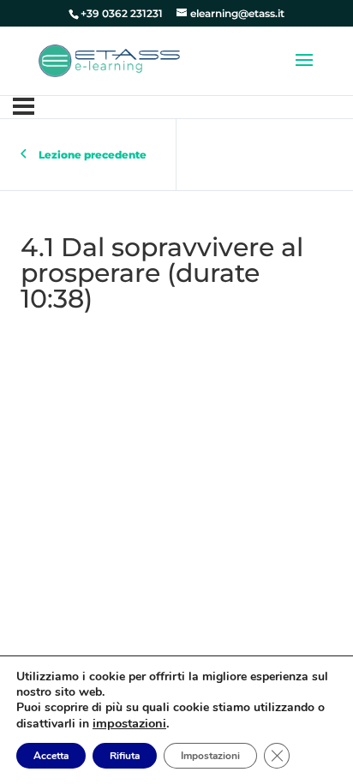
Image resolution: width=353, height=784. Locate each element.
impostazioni (129, 723)
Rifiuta (125, 756)
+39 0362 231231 (122, 13)
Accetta (51, 756)
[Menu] (23, 106)
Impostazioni (210, 756)
